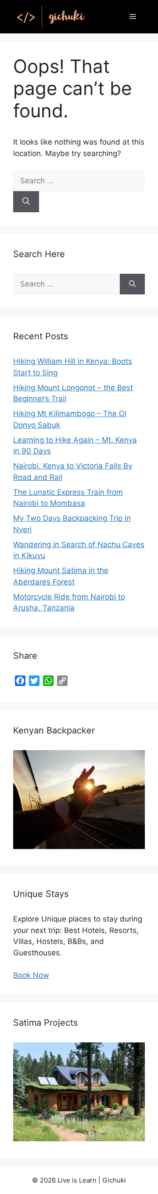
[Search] (26, 201)
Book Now (31, 975)
